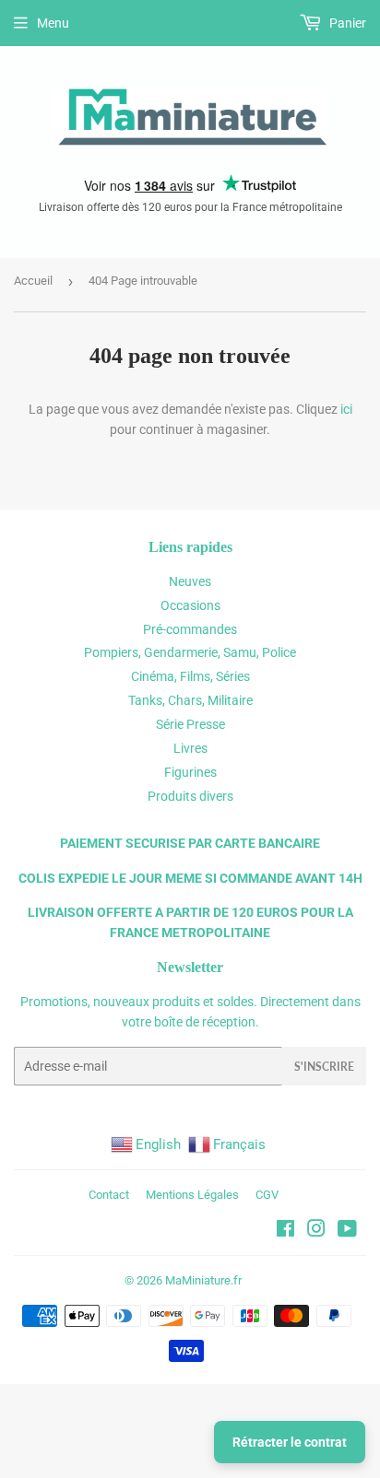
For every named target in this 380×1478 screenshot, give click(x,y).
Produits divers (190, 796)
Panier (346, 23)
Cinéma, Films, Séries (190, 676)
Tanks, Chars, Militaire (190, 700)
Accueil (33, 280)
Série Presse (190, 724)
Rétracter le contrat (289, 1442)
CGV (267, 1195)
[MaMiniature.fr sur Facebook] (285, 1231)
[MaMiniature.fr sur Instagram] (316, 1231)
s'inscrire (324, 1066)
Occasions (190, 605)
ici (346, 409)
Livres (190, 748)
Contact (109, 1195)
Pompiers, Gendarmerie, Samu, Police (190, 652)
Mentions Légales (192, 1195)
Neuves (190, 581)
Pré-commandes (190, 629)
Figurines (190, 772)
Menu (53, 23)
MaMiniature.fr (203, 1280)
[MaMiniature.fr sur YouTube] (347, 1231)
